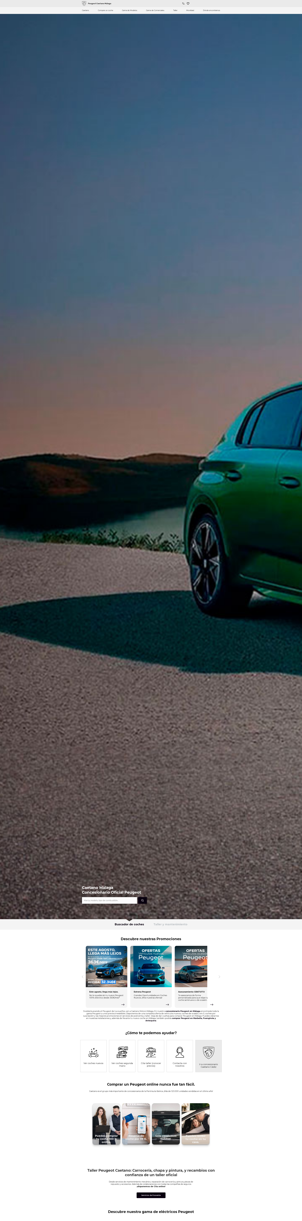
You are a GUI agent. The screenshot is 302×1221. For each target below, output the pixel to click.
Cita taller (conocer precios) (151, 1064)
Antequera (150, 1021)
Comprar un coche (105, 10)
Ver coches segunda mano (122, 1064)
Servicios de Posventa (151, 1195)
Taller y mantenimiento (170, 924)
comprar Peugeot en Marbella (187, 1018)
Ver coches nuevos (93, 1063)
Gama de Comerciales (155, 10)
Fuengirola (208, 1018)
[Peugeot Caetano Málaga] (84, 3)
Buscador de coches (129, 924)
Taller (175, 10)
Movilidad (190, 10)
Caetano (85, 10)
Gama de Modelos (129, 10)
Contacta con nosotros (180, 1064)
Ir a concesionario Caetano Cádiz (208, 1065)
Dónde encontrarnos (211, 10)
